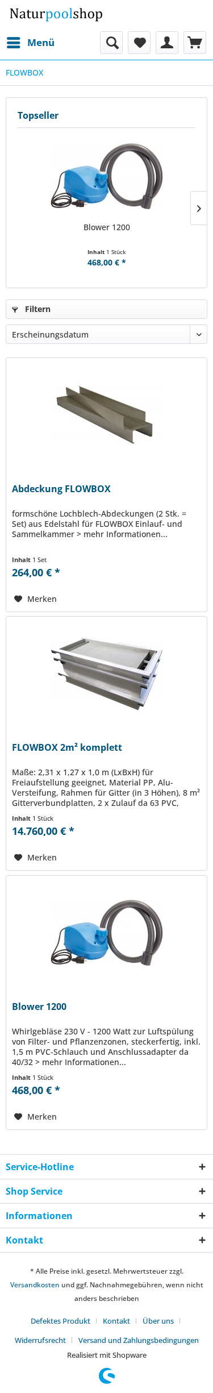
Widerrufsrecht (40, 1340)
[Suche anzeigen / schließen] (111, 42)
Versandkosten (35, 1285)
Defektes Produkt (60, 1321)
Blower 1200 (106, 227)
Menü (41, 42)
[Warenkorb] (194, 42)
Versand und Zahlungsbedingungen (138, 1340)
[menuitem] (30, 42)
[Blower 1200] (106, 176)
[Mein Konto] (167, 42)
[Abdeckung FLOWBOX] (106, 415)
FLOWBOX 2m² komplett (67, 748)
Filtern (37, 308)
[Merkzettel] (139, 42)
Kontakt (116, 1321)
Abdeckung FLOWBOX (61, 489)
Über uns (158, 1321)
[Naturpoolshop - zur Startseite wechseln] (56, 16)
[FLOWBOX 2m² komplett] (106, 673)
